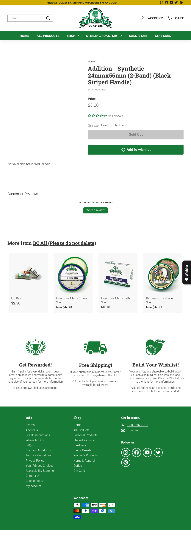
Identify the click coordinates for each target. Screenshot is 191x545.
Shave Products (83, 440)
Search (30, 425)
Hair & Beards (82, 450)
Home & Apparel (84, 460)
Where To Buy (35, 440)
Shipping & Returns (38, 450)
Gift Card (163, 36)
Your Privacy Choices (39, 465)
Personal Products (85, 435)
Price (92, 99)
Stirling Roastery (102, 36)
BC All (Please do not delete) (64, 243)
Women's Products (85, 455)
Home (24, 36)
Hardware (79, 445)
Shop (71, 36)
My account (33, 486)
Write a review (95, 210)
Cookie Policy (34, 481)
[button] (97, 116)
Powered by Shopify (111, 537)
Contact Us (33, 476)
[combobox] (30, 18)
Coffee (77, 465)
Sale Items (138, 36)
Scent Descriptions (38, 435)
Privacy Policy (35, 460)
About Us (32, 430)
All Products (48, 36)
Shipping (93, 125)
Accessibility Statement (41, 470)
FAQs (29, 445)
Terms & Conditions (38, 455)
